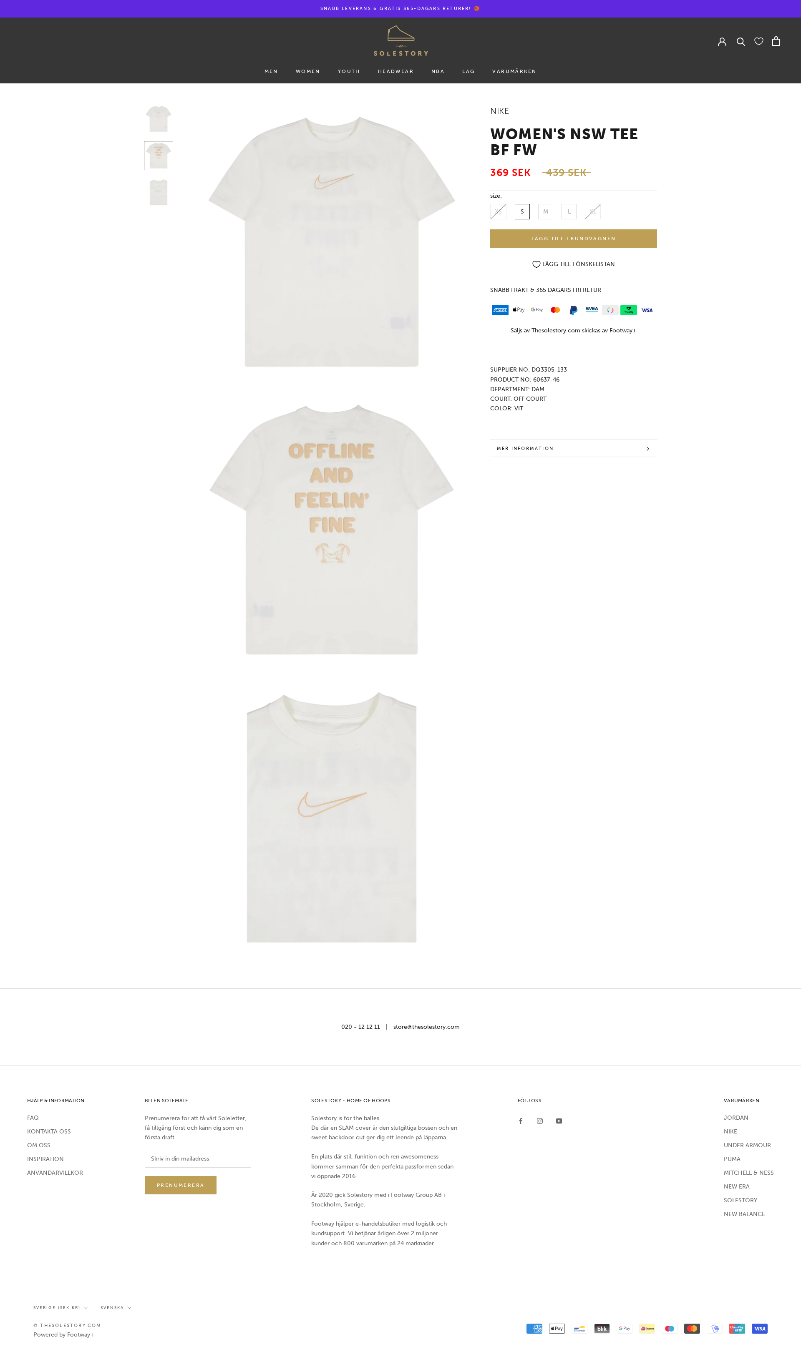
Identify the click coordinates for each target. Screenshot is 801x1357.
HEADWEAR (396, 71)
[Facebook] (521, 1121)
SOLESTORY (740, 1200)
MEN (271, 71)
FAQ (33, 1117)
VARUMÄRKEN (514, 71)
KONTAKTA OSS (49, 1131)
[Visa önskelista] (759, 40)
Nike (499, 111)
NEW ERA (737, 1186)
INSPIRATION (45, 1159)
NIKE (730, 1131)
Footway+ (623, 330)
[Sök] (741, 41)
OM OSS (38, 1145)
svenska (112, 1307)
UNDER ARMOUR (747, 1145)
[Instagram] (540, 1121)
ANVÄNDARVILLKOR (55, 1172)
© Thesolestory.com (67, 1325)
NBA (438, 71)
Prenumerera (180, 1185)
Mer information (525, 448)
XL (592, 212)
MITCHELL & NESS (749, 1172)
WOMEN (308, 71)
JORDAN (736, 1117)
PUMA (732, 1159)
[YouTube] (559, 1121)
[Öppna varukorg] (776, 41)
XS (498, 212)
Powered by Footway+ (63, 1334)
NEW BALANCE (744, 1214)
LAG (468, 71)
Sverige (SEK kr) (57, 1307)
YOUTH (349, 71)
